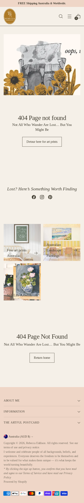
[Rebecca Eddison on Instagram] (42, 198)
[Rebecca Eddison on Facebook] (33, 198)
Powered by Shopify (15, 481)
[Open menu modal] (69, 16)
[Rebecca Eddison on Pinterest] (50, 198)
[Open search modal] (60, 16)
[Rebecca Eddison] (10, 16)
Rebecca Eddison (35, 443)
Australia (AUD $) (19, 436)
